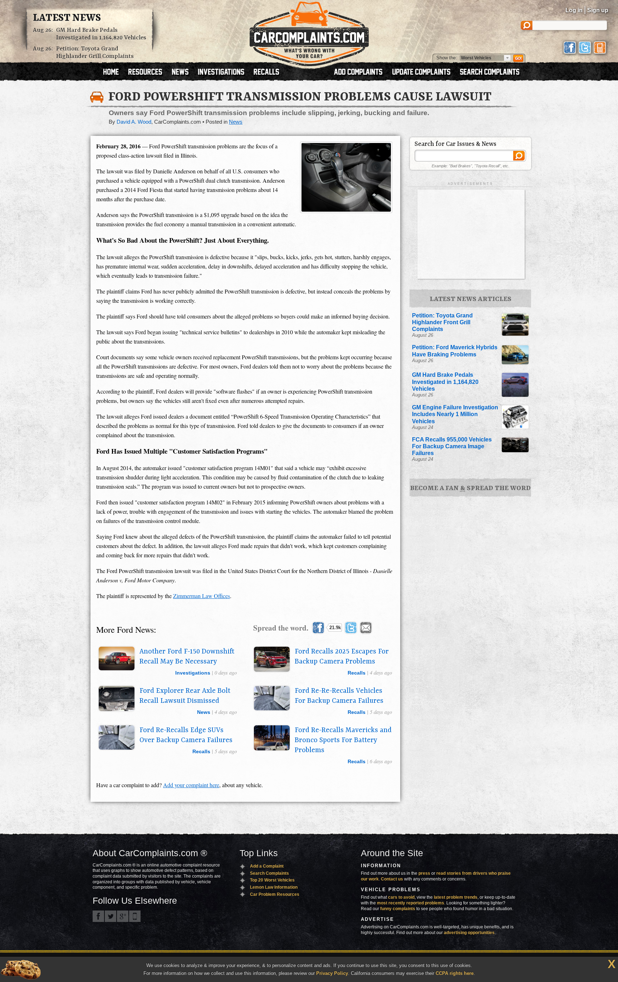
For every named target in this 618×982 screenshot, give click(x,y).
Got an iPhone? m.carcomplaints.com (135, 916)
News (235, 122)
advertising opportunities (469, 932)
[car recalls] (267, 73)
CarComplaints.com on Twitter (110, 916)
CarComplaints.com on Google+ (122, 916)
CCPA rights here (455, 973)
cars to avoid (401, 897)
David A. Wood (134, 122)
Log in (574, 10)
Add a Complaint (267, 866)
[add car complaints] (361, 73)
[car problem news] (183, 73)
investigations (192, 673)
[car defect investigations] (224, 73)
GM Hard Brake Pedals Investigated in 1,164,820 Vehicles (101, 34)
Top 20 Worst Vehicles (272, 880)
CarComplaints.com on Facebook (98, 916)
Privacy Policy (332, 973)
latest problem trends (455, 897)
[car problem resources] (148, 73)
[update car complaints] (424, 73)
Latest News (67, 18)
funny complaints (397, 908)
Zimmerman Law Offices (201, 595)
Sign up (597, 10)
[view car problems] (114, 73)
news (203, 712)
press (424, 873)
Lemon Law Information (274, 887)
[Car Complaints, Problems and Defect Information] (309, 31)
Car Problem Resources (274, 894)
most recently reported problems (410, 902)
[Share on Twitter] (350, 627)
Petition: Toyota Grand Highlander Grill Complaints (95, 52)
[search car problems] (493, 73)
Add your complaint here (191, 785)
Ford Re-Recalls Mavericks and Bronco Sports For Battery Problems (343, 740)
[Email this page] (365, 627)
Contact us (392, 879)
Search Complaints (269, 873)
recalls (357, 673)
